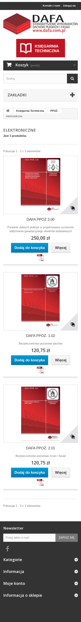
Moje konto (14, 583)
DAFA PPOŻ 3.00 (40, 219)
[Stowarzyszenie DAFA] (40, 24)
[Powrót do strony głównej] (8, 111)
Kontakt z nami (51, 5)
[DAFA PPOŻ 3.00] (40, 185)
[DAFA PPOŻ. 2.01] (40, 414)
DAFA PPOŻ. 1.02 (40, 336)
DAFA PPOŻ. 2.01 (40, 448)
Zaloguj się (69, 5)
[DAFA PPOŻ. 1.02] (40, 301)
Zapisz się (67, 537)
